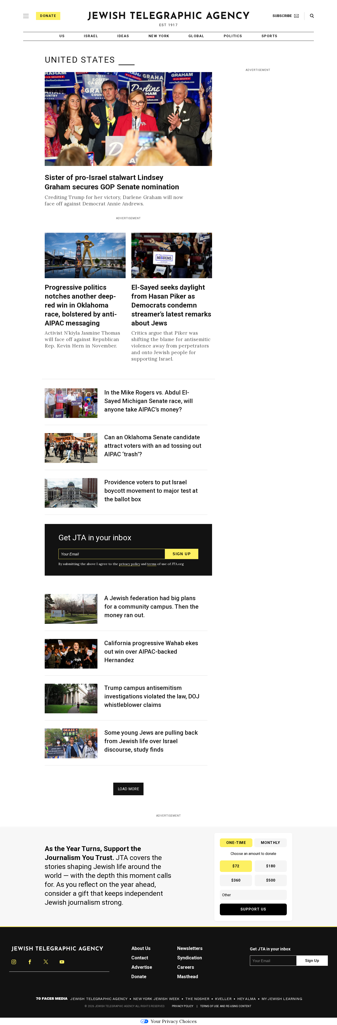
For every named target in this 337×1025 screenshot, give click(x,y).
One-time (236, 842)
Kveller (223, 999)
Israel (91, 36)
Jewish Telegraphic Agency (98, 999)
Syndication (189, 958)
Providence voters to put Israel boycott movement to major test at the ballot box (151, 491)
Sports (270, 36)
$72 (236, 866)
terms (151, 564)
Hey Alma (246, 999)
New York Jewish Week (156, 999)
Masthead (187, 976)
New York (159, 36)
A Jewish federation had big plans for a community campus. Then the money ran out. (151, 607)
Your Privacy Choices (174, 1021)
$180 (271, 866)
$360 (236, 880)
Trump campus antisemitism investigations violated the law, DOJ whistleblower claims (151, 696)
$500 (271, 880)
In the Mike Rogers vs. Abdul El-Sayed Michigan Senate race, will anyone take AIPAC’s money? (148, 401)
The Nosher (197, 999)
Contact (139, 958)
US (62, 36)
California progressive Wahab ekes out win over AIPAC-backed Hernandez (151, 652)
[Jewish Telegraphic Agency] (57, 950)
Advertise (141, 967)
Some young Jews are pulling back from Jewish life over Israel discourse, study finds (151, 741)
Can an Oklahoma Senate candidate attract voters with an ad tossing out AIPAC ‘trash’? (152, 446)
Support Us (253, 909)
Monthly (270, 842)
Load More (128, 789)
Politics (233, 36)
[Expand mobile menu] (26, 16)
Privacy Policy (182, 1006)
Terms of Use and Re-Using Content (225, 1006)
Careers (185, 967)
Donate (48, 16)
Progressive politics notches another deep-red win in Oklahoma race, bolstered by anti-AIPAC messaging (81, 305)
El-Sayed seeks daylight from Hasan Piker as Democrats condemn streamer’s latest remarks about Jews (171, 305)
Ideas (123, 36)
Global (196, 36)
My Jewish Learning (282, 999)
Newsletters (190, 948)
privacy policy (129, 564)
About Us (141, 948)
